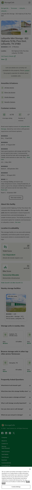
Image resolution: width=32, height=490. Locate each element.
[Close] (30, 469)
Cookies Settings (16, 486)
